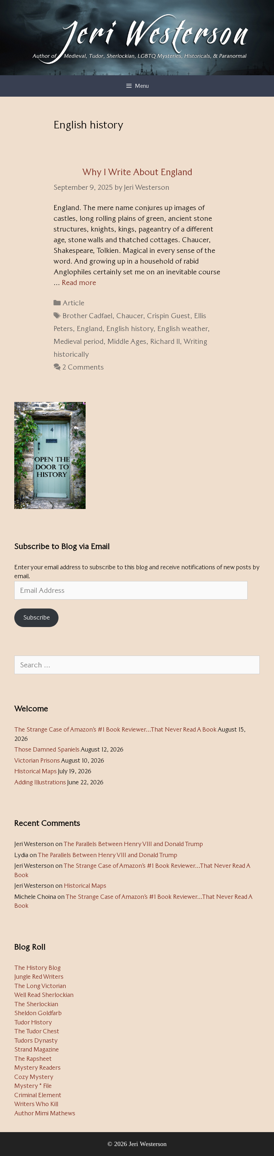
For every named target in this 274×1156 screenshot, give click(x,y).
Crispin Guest (168, 315)
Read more (79, 282)
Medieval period (78, 341)
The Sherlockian (36, 1004)
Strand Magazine (36, 1049)
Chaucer (129, 315)
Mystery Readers (37, 1067)
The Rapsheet (33, 1058)
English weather (182, 328)
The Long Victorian (40, 985)
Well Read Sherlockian (43, 994)
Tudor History (33, 1022)
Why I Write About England (137, 172)
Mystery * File (33, 1085)
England (89, 328)
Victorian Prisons (37, 760)
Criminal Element (37, 1095)
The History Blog (37, 967)
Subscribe (36, 617)
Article (73, 303)
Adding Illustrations (40, 782)
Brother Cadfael (87, 315)
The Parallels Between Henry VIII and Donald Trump (133, 843)
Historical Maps (35, 771)
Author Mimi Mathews (44, 1113)
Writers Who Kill (36, 1103)
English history (129, 328)
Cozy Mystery (34, 1076)
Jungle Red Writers (39, 976)
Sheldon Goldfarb (38, 1013)
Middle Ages (126, 341)
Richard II (165, 341)
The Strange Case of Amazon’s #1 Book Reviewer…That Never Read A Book (115, 729)
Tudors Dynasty (36, 1040)
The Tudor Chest (36, 1031)
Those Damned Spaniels (47, 749)
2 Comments (83, 367)
